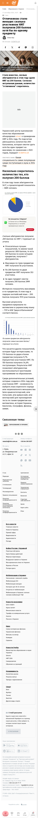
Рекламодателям (8, 491)
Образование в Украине (16, 9)
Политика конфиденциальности (10, 499)
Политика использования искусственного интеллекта (8, 505)
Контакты (24, 492)
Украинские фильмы (13, 632)
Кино (8, 626)
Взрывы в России (12, 565)
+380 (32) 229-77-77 (15, 783)
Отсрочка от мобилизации (15, 590)
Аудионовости (11, 538)
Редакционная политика (7, 480)
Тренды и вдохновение (14, 680)
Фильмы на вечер (12, 635)
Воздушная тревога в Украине (16, 560)
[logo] (13, 3)
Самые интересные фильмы (15, 629)
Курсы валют (10, 608)
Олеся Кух (10, 37)
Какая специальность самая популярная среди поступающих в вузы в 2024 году (18, 161)
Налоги (8, 616)
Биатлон (9, 698)
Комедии (9, 638)
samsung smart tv (23, 751)
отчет (18, 136)
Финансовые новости (13, 610)
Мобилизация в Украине (16, 575)
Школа (8, 656)
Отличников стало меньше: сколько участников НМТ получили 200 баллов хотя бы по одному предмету (31, 9)
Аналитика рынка (12, 674)
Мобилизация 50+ (12, 581)
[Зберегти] (32, 47)
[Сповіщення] (35, 3)
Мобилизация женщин (14, 584)
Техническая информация (25, 488)
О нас (4, 473)
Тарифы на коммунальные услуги (17, 613)
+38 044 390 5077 (26, 441)
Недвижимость (12, 671)
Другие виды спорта (13, 701)
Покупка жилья (11, 677)
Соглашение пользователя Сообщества (25, 478)
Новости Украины (12, 530)
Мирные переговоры (13, 557)
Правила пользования (10, 495)
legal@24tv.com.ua (27, 785)
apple (23, 745)
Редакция (6, 476)
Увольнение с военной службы (17, 578)
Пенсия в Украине (12, 619)
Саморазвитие (11, 661)
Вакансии (24, 496)
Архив (22, 504)
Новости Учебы (12, 648)
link (21, 450)
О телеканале (7, 484)
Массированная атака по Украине (18, 563)
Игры (22, 511)
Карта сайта (24, 507)
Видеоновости (11, 535)
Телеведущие (7, 488)
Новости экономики (14, 602)
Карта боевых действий (14, 554)
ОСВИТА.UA (15, 42)
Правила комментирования (27, 483)
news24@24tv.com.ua (10, 441)
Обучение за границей (14, 664)
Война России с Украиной (16, 548)
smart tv (9, 751)
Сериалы (9, 640)
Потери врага (10, 568)
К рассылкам (13, 731)
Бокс (7, 690)
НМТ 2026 (9, 658)
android (9, 745)
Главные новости (12, 527)
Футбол (8, 692)
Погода (8, 541)
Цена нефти (10, 605)
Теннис (8, 695)
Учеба (4, 9)
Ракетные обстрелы (13, 551)
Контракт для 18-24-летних (15, 587)
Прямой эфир (11, 532)
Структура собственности (25, 500)
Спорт (8, 687)
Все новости (11, 524)
